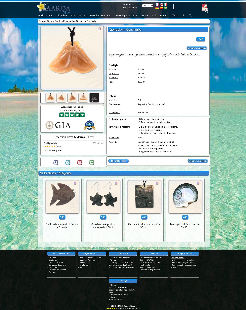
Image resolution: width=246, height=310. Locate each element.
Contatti (52, 267)
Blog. (112, 297)
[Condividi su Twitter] (65, 165)
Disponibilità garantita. (150, 270)
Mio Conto (128, 5)
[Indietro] (118, 163)
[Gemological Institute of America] (58, 130)
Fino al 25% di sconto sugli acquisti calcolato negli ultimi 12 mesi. (122, 290)
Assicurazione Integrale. (120, 258)
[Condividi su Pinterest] (77, 165)
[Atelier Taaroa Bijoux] (54, 14)
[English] (161, 5)
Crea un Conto (130, 8)
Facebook (53, 270)
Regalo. (113, 285)
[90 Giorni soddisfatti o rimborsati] (89, 130)
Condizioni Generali (57, 263)
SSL (81, 267)
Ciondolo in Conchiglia (86, 21)
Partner (52, 272)
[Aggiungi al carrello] (197, 48)
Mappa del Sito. (117, 299)
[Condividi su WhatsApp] (88, 165)
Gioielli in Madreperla (64, 21)
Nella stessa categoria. (55, 173)
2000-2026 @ (123, 307)
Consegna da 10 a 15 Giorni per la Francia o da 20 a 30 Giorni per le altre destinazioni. (122, 265)
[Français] (157, 5)
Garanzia (154, 253)
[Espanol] (161, 8)
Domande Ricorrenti (57, 265)
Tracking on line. (117, 260)
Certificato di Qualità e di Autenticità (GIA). (151, 259)
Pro (57, 267)
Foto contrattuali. (148, 267)
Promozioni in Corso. (119, 295)
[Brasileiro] (165, 8)
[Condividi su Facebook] (56, 165)
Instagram (62, 270)
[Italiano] (165, 5)
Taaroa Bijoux (45, 21)
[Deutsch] (157, 8)
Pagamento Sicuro (92, 253)
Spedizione (123, 253)
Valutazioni (53, 260)
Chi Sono (52, 258)
